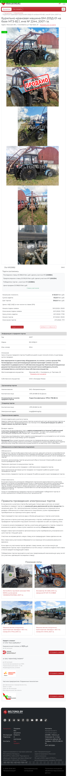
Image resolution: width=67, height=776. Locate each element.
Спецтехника (18, 13)
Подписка (6, 737)
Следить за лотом (17, 327)
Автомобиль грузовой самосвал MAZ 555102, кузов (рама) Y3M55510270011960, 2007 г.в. (16, 593)
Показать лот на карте (48, 25)
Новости (17, 735)
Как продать (17, 9)
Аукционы (6, 9)
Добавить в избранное (48, 327)
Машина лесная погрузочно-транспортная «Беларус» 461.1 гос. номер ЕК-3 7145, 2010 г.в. (15, 630)
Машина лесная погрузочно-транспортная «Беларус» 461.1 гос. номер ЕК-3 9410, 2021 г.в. (48, 630)
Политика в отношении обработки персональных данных (54, 771)
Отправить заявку (56, 652)
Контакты (6, 741)
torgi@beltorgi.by (35, 411)
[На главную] (1, 13)
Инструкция (7, 735)
